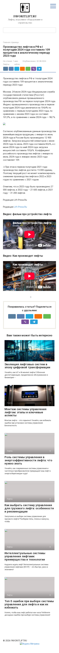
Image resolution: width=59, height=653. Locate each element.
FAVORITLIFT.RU (25, 16)
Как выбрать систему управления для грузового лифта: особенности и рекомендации (29, 508)
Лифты (6, 64)
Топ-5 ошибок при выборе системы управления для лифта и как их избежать (29, 604)
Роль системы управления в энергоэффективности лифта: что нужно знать (28, 460)
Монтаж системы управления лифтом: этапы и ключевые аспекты (25, 412)
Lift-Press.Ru (20, 207)
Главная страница (11, 42)
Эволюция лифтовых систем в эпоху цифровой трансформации (27, 366)
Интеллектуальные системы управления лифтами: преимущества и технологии (25, 556)
